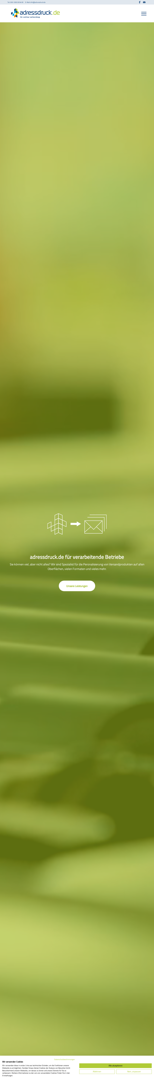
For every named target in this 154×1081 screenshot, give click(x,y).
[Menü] (142, 13)
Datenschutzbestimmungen (64, 1059)
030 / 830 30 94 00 (16, 2)
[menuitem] (142, 13)
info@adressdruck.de (38, 2)
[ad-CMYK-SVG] (36, 13)
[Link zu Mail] (144, 2)
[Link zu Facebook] (139, 2)
